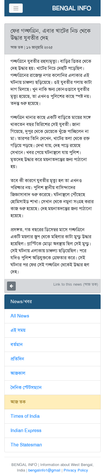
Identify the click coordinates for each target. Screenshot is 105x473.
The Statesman (26, 445)
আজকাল (17, 373)
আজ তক (18, 402)
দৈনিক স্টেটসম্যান (26, 387)
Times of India (25, 416)
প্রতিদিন (17, 359)
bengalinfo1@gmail (44, 470)
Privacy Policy (76, 470)
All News (19, 316)
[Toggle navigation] (16, 8)
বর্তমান (16, 344)
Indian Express (25, 430)
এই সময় (17, 330)
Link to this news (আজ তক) (75, 284)
